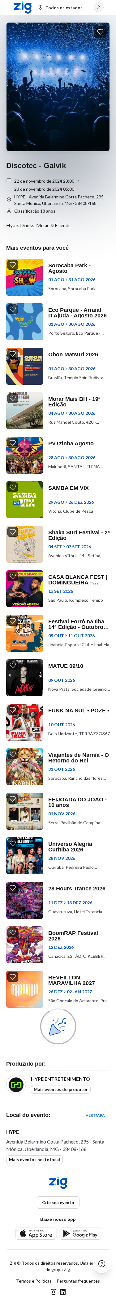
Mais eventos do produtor (61, 1089)
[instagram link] (53, 1292)
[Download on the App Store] (36, 1234)
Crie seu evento (58, 1202)
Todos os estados (64, 7)
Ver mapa (95, 1115)
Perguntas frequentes (78, 1281)
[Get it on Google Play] (80, 1234)
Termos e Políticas (34, 1281)
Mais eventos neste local (34, 1159)
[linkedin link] (63, 1292)
